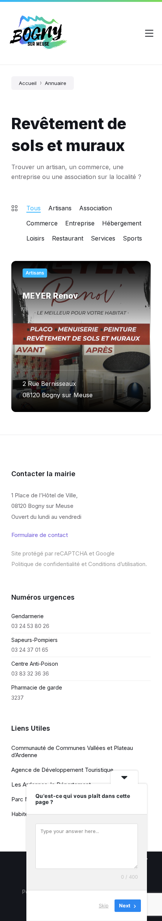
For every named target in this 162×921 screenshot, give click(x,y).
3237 (17, 697)
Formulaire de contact (39, 534)
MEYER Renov (50, 296)
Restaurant (67, 238)
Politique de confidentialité (45, 564)
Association (95, 208)
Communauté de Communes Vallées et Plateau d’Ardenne (72, 751)
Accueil (28, 83)
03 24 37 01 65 (29, 649)
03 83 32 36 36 (30, 673)
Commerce (42, 223)
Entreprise (80, 223)
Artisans (60, 208)
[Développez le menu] (149, 33)
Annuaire (55, 83)
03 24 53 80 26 (30, 626)
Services (103, 238)
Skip (104, 905)
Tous (33, 208)
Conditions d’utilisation (116, 564)
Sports (132, 238)
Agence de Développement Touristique (62, 769)
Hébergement (121, 223)
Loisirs (35, 238)
